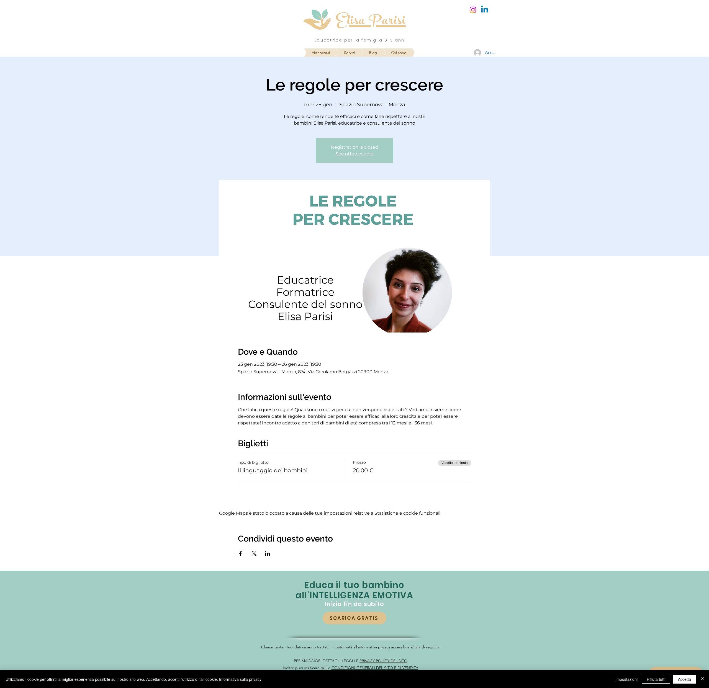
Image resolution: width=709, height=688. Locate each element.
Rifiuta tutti (656, 679)
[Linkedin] (484, 10)
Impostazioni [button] (626, 679)
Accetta (684, 679)
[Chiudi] (702, 679)
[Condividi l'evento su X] (254, 553)
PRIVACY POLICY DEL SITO (383, 660)
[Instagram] (473, 10)
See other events (355, 153)
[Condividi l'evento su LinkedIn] (267, 553)
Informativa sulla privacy (240, 679)
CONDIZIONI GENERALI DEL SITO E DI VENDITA (375, 667)
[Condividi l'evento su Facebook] (240, 553)
